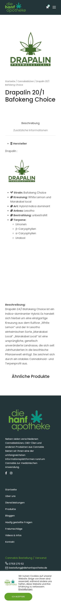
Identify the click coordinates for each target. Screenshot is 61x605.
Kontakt (10, 542)
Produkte (10, 509)
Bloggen (10, 515)
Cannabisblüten (25, 81)
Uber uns (10, 496)
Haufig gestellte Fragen (18, 522)
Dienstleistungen (15, 502)
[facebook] (6, 473)
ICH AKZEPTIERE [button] (18, 596)
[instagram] (11, 473)
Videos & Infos (13, 535)
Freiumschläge (13, 529)
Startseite (10, 81)
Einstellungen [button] (25, 589)
